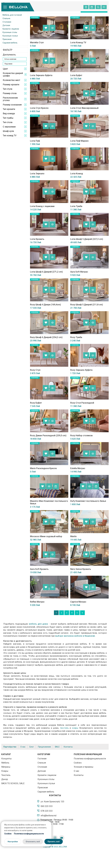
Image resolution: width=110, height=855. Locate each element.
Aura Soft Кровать (39, 569)
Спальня (6, 18)
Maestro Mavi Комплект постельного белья (49, 502)
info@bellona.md (48, 815)
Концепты (6, 758)
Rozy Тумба (76, 337)
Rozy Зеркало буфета (81, 370)
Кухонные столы (10, 32)
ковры (75, 728)
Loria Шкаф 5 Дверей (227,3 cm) (86, 239)
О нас (22, 747)
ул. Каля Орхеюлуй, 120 (52, 801)
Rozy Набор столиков (81, 435)
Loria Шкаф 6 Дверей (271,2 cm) (46, 271)
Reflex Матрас (37, 602)
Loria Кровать (37, 239)
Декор (4, 779)
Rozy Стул (35, 370)
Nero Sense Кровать (80, 569)
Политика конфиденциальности (29, 834)
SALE (57, 747)
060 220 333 (46, 806)
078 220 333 (46, 811)
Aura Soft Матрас (79, 271)
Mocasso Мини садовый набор (46, 536)
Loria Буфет (76, 75)
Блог (32, 747)
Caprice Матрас (78, 602)
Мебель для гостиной (12, 15)
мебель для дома (38, 624)
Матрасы (5, 767)
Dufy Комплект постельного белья (88, 501)
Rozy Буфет (36, 403)
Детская (6, 25)
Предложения (44, 747)
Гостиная (42, 758)
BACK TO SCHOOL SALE (12, 783)
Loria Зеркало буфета (41, 75)
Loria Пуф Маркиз (79, 141)
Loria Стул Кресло (39, 108)
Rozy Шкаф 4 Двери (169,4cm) (45, 304)
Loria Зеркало (37, 173)
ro (104, 7)
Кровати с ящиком (11, 29)
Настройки (13, 841)
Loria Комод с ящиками (42, 206)
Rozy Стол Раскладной (82, 403)
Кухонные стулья (10, 36)
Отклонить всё (33, 841)
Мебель (5, 762)
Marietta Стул (37, 42)
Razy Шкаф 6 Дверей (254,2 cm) (46, 337)
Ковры (4, 771)
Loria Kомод (76, 173)
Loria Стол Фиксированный (84, 108)
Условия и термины (83, 767)
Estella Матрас (77, 468)
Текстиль (5, 775)
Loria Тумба (76, 206)
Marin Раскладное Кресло (43, 468)
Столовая (7, 22)
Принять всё (54, 841)
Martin (73, 536)
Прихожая (7, 39)
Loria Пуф (35, 141)
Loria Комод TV (78, 42)
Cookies (8, 834)
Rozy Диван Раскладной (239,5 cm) (48, 435)
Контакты (68, 747)
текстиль (64, 728)
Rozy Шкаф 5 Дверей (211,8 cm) (86, 304)
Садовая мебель (10, 43)
